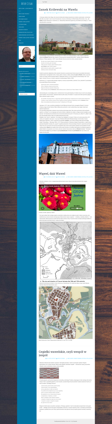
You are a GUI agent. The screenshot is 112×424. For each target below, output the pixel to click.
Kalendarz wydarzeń (23, 29)
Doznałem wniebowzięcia (25, 73)
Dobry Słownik (22, 16)
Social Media (21, 27)
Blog (20, 11)
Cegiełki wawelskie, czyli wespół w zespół (62, 353)
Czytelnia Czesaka (22, 24)
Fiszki (20, 40)
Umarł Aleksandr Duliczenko (25, 82)
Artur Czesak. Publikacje (24, 13)
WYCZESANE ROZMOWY (23, 19)
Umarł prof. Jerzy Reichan (25, 79)
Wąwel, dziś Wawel (52, 173)
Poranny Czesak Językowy (24, 21)
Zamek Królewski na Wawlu (58, 9)
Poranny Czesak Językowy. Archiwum (26, 37)
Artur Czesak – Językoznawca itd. (26, 8)
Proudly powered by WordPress (59, 421)
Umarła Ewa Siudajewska (25, 85)
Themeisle (75, 421)
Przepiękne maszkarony (25, 76)
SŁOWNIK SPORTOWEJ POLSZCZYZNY (25, 32)
